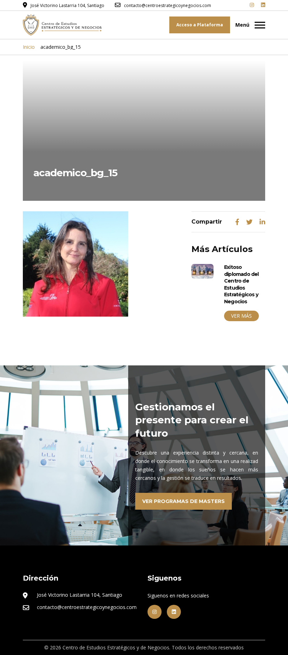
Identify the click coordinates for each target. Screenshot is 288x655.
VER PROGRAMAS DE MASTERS (183, 501)
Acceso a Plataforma (199, 25)
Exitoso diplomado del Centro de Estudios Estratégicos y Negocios (241, 284)
